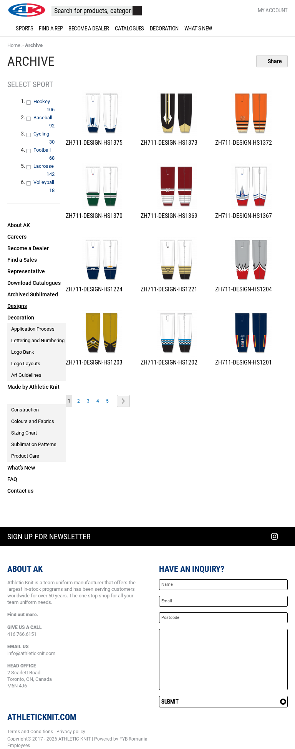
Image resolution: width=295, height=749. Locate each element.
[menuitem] (23, 28)
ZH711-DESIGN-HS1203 (94, 362)
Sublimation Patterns (33, 444)
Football (47, 150)
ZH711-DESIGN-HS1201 (243, 362)
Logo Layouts (25, 363)
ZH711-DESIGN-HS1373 (169, 142)
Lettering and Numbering (38, 340)
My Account (273, 10)
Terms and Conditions (30, 731)
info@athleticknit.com (31, 653)
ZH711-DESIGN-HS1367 (243, 215)
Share (274, 61)
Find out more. (22, 614)
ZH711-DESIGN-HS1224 (94, 289)
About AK (18, 225)
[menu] (147, 28)
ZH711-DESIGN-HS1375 (94, 142)
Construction (25, 410)
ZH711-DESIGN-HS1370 (94, 215)
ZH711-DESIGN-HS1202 (169, 362)
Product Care (25, 456)
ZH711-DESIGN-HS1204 (243, 289)
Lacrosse (48, 166)
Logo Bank (22, 352)
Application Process (33, 329)
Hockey (47, 101)
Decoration (20, 317)
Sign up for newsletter (49, 536)
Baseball (48, 117)
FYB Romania (133, 739)
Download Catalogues (34, 283)
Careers (17, 237)
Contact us (20, 491)
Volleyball (48, 182)
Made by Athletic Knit (33, 387)
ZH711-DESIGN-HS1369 (169, 215)
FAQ (12, 479)
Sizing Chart (24, 433)
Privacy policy (70, 731)
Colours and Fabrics (32, 421)
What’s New (21, 468)
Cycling (47, 134)
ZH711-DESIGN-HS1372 (243, 142)
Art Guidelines (26, 375)
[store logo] (26, 10)
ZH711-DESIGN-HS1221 (169, 289)
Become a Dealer (28, 248)
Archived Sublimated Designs (32, 300)
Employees (18, 745)
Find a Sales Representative (26, 265)
